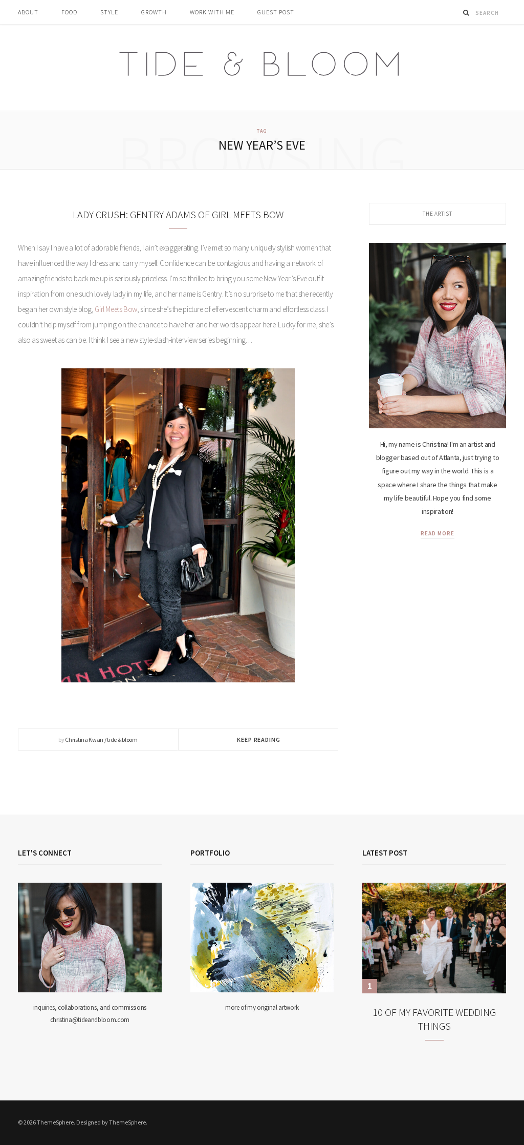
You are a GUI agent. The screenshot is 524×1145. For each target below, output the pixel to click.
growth (154, 12)
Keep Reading (258, 739)
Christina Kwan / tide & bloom (101, 739)
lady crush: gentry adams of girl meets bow (178, 214)
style (109, 12)
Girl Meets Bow (116, 309)
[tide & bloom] (262, 67)
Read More (437, 533)
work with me (212, 12)
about (28, 12)
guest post (275, 12)
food (69, 12)
